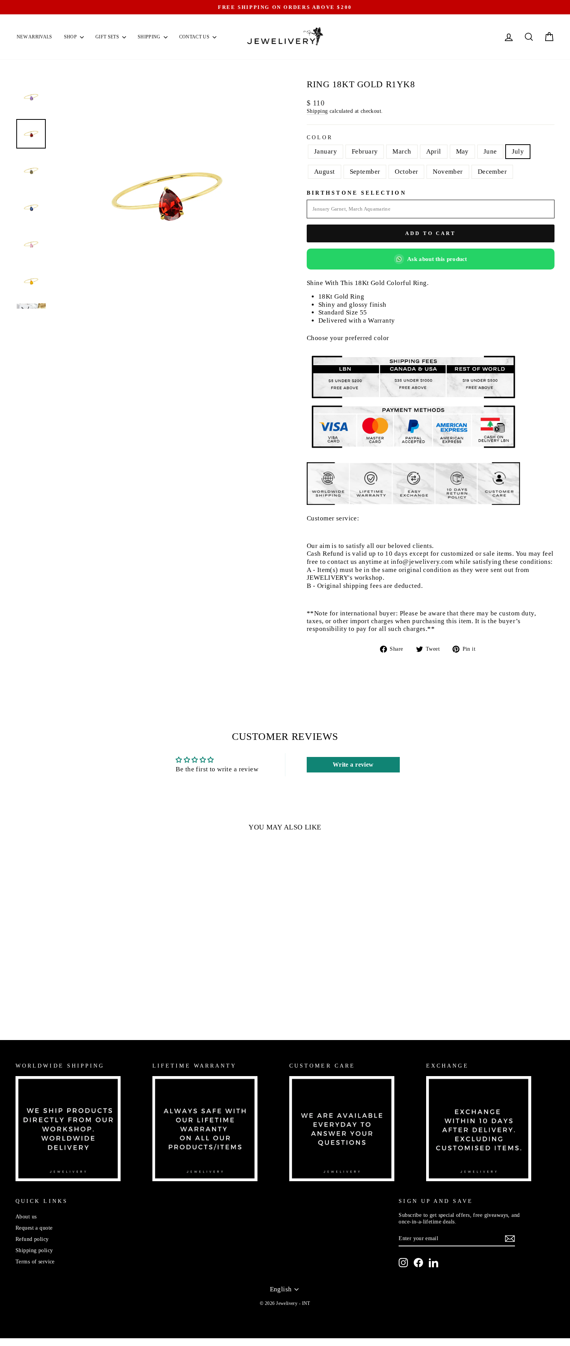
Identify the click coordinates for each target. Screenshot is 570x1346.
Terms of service (35, 1261)
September (365, 171)
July (518, 151)
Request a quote (34, 1228)
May (462, 151)
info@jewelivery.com (422, 561)
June (490, 151)
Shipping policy (34, 1250)
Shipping (150, 37)
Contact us (195, 37)
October (406, 171)
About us (26, 1216)
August (324, 171)
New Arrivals (34, 37)
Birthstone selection (356, 193)
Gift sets (107, 37)
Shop (71, 37)
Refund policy (32, 1239)
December (492, 171)
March (401, 151)
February (365, 151)
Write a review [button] (353, 764)
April (433, 151)
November (448, 171)
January (325, 151)
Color (320, 137)
